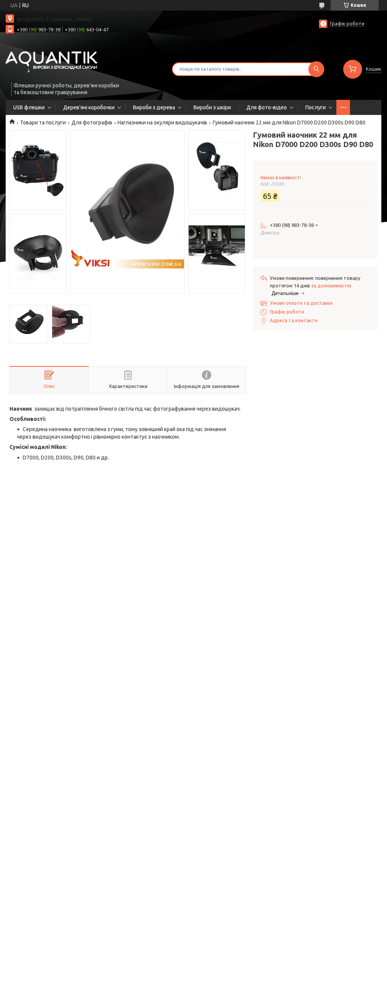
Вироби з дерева (154, 107)
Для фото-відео (266, 107)
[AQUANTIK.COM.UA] (51, 61)
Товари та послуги (43, 122)
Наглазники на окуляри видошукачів (162, 122)
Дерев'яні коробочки (89, 107)
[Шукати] (316, 69)
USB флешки (29, 107)
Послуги (315, 107)
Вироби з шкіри (212, 107)
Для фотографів (91, 122)
